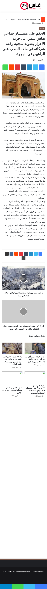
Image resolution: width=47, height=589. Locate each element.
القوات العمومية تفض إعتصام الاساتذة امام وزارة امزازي (12, 390)
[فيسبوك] (42, 67)
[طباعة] (23, 258)
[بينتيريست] (17, 67)
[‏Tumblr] (23, 67)
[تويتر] (35, 67)
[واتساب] (5, 67)
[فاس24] (30, 6)
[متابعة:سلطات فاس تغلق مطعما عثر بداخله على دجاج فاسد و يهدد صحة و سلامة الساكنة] (12, 348)
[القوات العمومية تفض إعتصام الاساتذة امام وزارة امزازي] (12, 378)
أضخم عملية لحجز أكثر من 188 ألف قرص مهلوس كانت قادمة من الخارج (35, 359)
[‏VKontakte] (11, 254)
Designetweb (37, 571)
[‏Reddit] (11, 67)
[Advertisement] (23, 427)
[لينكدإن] (29, 67)
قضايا (34, 23)
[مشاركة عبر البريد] (7, 254)
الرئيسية (40, 23)
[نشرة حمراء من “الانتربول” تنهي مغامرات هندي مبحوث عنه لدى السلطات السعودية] (35, 377)
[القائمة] (43, 7)
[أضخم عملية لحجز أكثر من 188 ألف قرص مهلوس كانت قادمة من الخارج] (35, 348)
